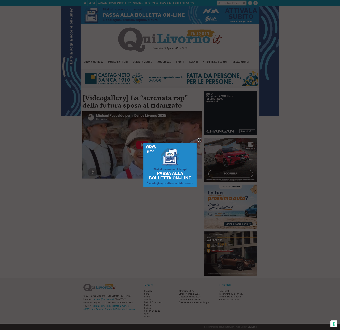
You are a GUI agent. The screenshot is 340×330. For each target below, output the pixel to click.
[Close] (199, 140)
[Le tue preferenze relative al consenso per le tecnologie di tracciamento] (333, 323)
